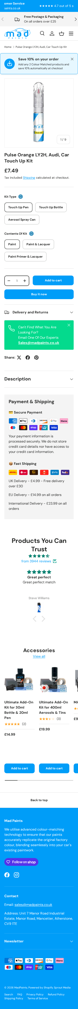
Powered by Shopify (40, 987)
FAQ (19, 994)
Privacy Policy (35, 994)
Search (8, 994)
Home (7, 47)
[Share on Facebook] (27, 357)
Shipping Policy (13, 998)
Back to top (39, 800)
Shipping (29, 178)
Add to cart (53, 280)
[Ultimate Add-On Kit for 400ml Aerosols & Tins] (54, 681)
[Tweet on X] (19, 357)
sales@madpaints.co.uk (33, 904)
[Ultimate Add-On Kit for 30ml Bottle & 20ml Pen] (19, 681)
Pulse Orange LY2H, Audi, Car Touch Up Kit (41, 47)
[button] (36, 619)
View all (39, 656)
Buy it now (39, 294)
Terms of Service (38, 998)
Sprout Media (62, 987)
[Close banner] (72, 59)
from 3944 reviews (36, 561)
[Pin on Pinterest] (36, 357)
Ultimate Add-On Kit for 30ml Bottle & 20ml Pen (18, 710)
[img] (39, 556)
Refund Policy (56, 994)
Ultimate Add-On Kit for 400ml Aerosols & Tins (53, 707)
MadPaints (20, 987)
